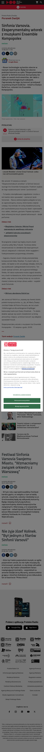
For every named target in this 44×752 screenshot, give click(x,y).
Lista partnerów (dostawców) (13, 387)
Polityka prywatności (28, 369)
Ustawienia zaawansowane (22, 395)
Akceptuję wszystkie (22, 406)
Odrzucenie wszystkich (22, 400)
